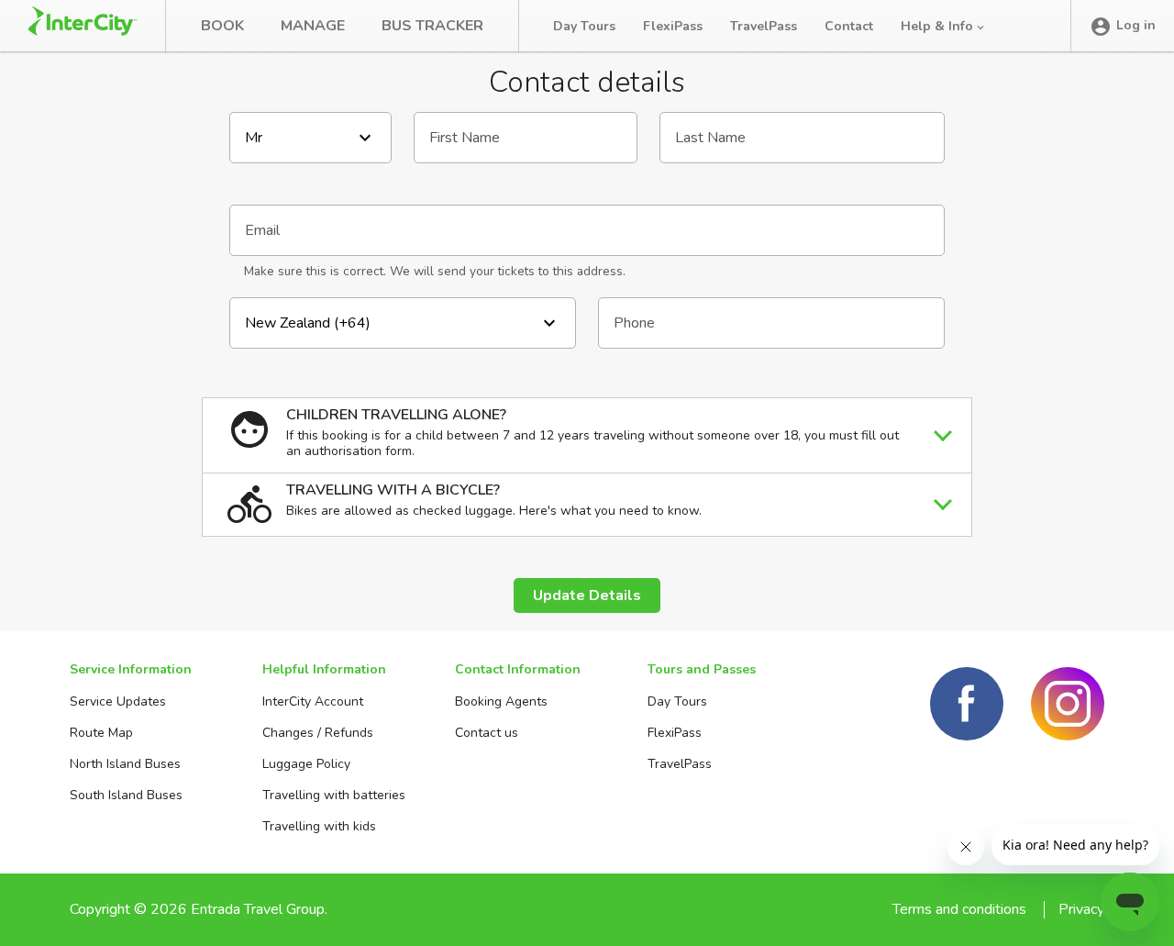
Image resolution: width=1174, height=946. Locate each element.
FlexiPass (673, 26)
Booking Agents (501, 701)
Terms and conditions (959, 909)
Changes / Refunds (317, 732)
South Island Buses (126, 795)
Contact (849, 26)
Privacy (1081, 909)
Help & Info (939, 26)
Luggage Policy (306, 764)
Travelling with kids (319, 826)
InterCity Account (312, 701)
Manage (313, 26)
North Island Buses (125, 764)
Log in (1136, 25)
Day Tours (584, 26)
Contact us (486, 732)
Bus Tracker (432, 26)
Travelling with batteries (333, 795)
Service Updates (118, 701)
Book (222, 26)
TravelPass (763, 26)
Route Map (101, 732)
